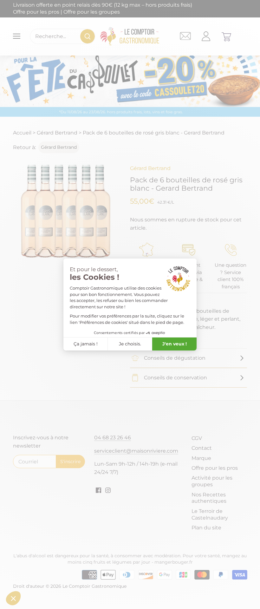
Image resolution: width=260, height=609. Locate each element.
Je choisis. (130, 344)
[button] (13, 598)
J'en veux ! (174, 344)
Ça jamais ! (86, 344)
